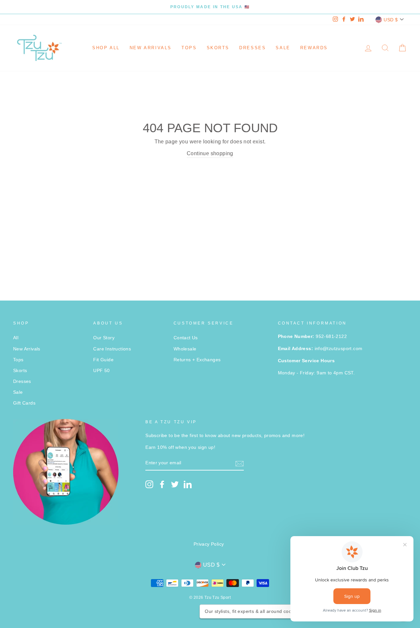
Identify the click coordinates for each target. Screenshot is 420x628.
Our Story (104, 337)
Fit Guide (103, 359)
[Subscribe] (239, 463)
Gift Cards (24, 403)
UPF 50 (101, 370)
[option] (210, 6)
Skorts (218, 47)
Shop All (106, 47)
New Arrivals (151, 47)
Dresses (252, 47)
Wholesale (185, 348)
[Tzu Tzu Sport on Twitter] (175, 484)
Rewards (314, 47)
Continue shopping (210, 153)
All (15, 337)
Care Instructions (112, 348)
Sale (283, 47)
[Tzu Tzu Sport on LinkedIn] (188, 484)
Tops (189, 47)
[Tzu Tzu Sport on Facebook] (162, 484)
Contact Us (186, 337)
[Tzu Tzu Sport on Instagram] (149, 484)
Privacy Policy (209, 544)
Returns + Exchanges (197, 359)
